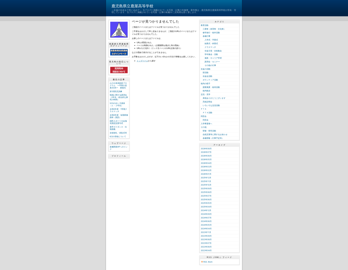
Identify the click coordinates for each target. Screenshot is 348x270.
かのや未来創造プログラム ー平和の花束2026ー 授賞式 (118, 85)
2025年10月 (206, 185)
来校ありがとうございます (213, 98)
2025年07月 (206, 196)
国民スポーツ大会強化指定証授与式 (118, 122)
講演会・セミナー (210, 61)
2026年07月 (206, 152)
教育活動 (204, 25)
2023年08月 (206, 239)
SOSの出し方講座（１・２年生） (117, 104)
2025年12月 (206, 177)
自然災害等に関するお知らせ (214, 134)
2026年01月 (206, 174)
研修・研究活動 (208, 131)
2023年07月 (206, 243)
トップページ (142, 61)
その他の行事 (208, 65)
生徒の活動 (205, 69)
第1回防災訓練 (116, 91)
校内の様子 (205, 83)
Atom (210, 262)
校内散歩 (205, 91)
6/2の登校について (118, 136)
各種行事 (205, 36)
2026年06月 (206, 156)
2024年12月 (206, 210)
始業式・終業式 (209, 43)
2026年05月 (206, 159)
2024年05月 (206, 225)
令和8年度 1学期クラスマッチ (118, 110)
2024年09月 (206, 214)
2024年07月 (206, 217)
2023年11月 (206, 232)
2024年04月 (206, 228)
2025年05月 (206, 203)
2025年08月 (206, 192)
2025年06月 (206, 199)
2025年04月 (206, 206)
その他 (203, 127)
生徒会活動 (206, 76)
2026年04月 (206, 163)
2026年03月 (206, 166)
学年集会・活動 (209, 54)
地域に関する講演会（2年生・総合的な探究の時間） (119, 97)
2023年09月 (206, 236)
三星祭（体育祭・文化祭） (213, 29)
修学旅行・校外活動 (210, 32)
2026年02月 (206, 170)
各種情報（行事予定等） (212, 138)
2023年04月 (206, 250)
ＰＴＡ (203, 109)
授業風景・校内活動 (210, 87)
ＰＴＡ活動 (206, 112)
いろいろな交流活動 (210, 105)
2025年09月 (206, 188)
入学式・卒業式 (209, 40)
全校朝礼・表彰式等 (118, 133)
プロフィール (119, 156)
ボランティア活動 (209, 80)
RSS (205, 262)
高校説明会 (206, 102)
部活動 (204, 72)
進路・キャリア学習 (211, 58)
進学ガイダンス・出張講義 (118, 128)
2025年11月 (206, 181)
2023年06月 (206, 247)
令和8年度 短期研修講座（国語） (119, 116)
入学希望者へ (206, 123)
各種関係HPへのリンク (119, 148)
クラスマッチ (208, 47)
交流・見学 (205, 94)
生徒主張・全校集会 (211, 51)
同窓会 (203, 116)
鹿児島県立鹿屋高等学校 (132, 6)
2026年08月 (206, 148)
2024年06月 (206, 221)
